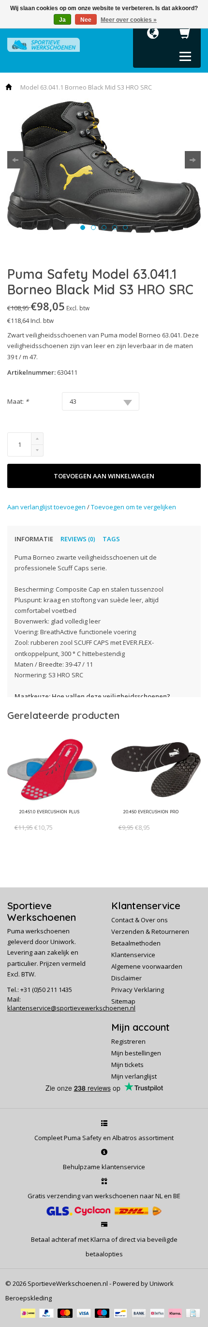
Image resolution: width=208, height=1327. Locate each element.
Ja (62, 19)
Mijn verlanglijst (134, 1076)
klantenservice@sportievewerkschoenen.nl (71, 1008)
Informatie (34, 538)
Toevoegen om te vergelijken (133, 507)
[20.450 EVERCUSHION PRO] (149, 818)
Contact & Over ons (139, 919)
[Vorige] (15, 159)
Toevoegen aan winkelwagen (104, 476)
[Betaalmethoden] (30, 1312)
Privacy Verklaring (137, 989)
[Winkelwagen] (185, 35)
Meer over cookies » (129, 19)
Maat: (18, 401)
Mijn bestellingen (136, 1053)
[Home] (9, 87)
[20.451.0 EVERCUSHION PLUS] (47, 818)
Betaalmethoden (136, 943)
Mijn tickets (127, 1064)
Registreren (128, 1041)
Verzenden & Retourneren (150, 931)
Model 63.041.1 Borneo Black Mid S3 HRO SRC (86, 87)
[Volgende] (193, 159)
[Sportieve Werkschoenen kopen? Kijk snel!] (43, 44)
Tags (111, 538)
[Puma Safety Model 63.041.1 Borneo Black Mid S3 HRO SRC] (104, 167)
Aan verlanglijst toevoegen (47, 507)
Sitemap (123, 1001)
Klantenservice (133, 954)
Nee (85, 19)
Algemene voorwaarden (146, 966)
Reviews (77, 538)
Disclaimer (126, 978)
